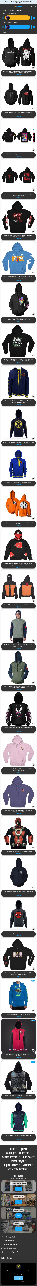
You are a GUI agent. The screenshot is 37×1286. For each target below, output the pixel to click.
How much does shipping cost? (11, 1252)
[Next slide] (35, 2)
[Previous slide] (2, 2)
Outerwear (12, 10)
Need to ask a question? (9, 1237)
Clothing (4, 10)
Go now (18, 1188)
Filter (4, 32)
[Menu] (2, 6)
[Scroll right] (34, 18)
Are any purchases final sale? (10, 1244)
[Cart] (35, 6)
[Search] (6, 6)
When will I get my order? (10, 1248)
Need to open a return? (9, 1240)
